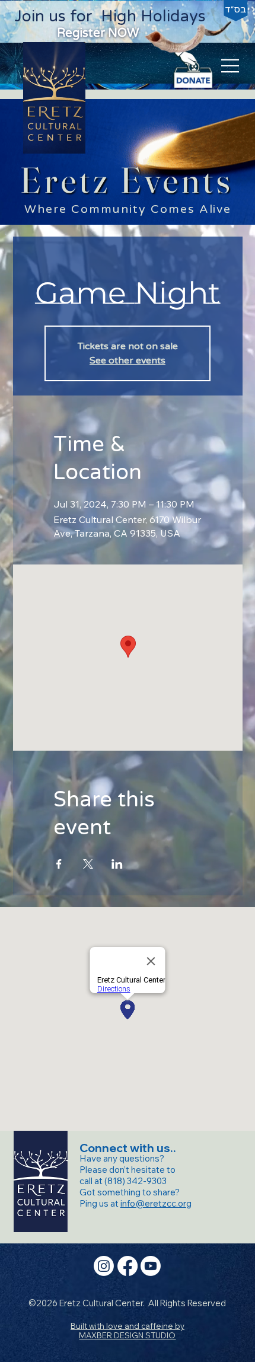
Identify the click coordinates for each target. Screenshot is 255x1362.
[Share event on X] (88, 864)
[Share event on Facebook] (59, 864)
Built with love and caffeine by (127, 1330)
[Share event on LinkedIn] (117, 864)
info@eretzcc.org (156, 1203)
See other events (127, 360)
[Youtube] (151, 1266)
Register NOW (98, 32)
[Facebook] (127, 1266)
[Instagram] (104, 1266)
